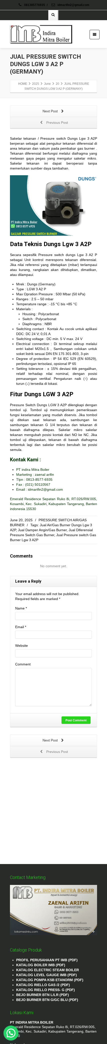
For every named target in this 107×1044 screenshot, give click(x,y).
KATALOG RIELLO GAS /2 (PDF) (43, 985)
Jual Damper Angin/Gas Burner (42, 530)
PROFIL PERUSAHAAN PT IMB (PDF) (47, 960)
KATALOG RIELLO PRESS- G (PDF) (45, 990)
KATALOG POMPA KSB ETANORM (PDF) (49, 980)
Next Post (51, 111)
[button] (10, 1033)
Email (20, 627)
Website (21, 646)
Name (21, 608)
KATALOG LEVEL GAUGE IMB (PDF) (46, 975)
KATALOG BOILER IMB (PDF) (40, 965)
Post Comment (76, 720)
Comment (23, 664)
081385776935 (34, 5)
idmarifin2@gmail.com (73, 5)
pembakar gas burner (77, 148)
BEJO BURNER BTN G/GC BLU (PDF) (47, 1000)
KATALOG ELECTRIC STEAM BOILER (47, 970)
